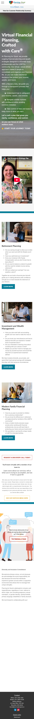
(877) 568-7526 (19, 698)
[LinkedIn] (15, 710)
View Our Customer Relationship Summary (17, 11)
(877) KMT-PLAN (19, 699)
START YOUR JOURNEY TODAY (17, 128)
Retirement (17, 717)
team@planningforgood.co (17, 707)
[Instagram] (18, 710)
